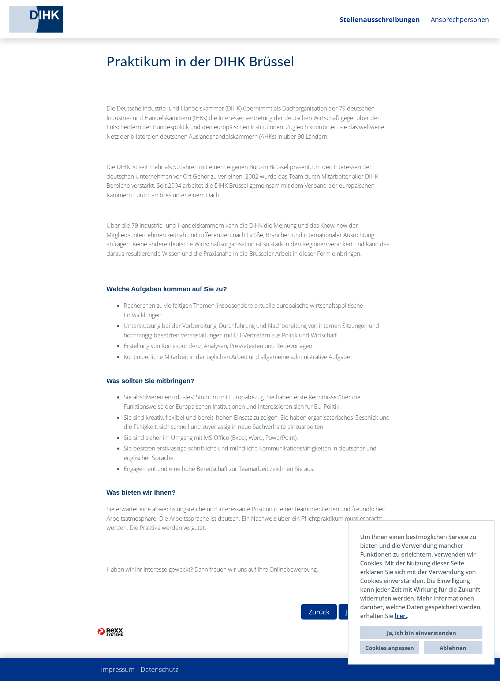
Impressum (118, 669)
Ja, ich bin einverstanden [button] (421, 632)
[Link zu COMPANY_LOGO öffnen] (36, 19)
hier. (401, 616)
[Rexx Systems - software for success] (110, 631)
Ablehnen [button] (453, 647)
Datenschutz (159, 669)
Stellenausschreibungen (380, 19)
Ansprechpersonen (460, 19)
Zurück (319, 611)
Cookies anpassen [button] (389, 647)
